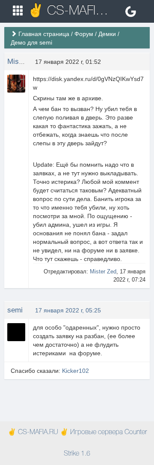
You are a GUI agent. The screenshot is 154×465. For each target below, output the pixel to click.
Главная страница (43, 33)
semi (15, 310)
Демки (107, 33)
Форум (83, 33)
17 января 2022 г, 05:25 (68, 310)
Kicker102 (75, 370)
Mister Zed (24, 61)
